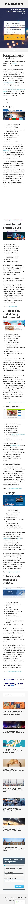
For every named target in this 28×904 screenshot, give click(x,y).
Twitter (18, 899)
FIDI (14, 91)
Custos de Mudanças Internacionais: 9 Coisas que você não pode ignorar (13, 770)
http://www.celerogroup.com (15, 220)
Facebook (14, 899)
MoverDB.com (14, 3)
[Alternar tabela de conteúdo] (7, 102)
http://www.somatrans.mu (15, 488)
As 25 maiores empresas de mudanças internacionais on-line (13, 731)
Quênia (19, 538)
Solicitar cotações (15, 37)
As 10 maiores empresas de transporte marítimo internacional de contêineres (12, 829)
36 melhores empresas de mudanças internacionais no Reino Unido (14, 849)
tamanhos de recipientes (18, 434)
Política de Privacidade (18, 897)
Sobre (5, 897)
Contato (9, 897)
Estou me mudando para (10, 878)
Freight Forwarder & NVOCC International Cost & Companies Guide (13, 790)
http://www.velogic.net (14, 572)
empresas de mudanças (9, 88)
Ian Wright (14, 63)
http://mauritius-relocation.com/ (16, 402)
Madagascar (6, 150)
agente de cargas (15, 445)
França (4, 538)
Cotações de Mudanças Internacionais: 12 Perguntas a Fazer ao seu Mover (13, 809)
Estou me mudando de (9, 872)
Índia (8, 538)
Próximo (18, 886)
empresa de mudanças (9, 82)
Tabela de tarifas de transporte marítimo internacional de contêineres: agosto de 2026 (13, 713)
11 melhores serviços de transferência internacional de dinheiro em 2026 (12, 751)
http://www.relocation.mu (14, 671)
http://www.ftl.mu (12, 306)
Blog (2, 897)
